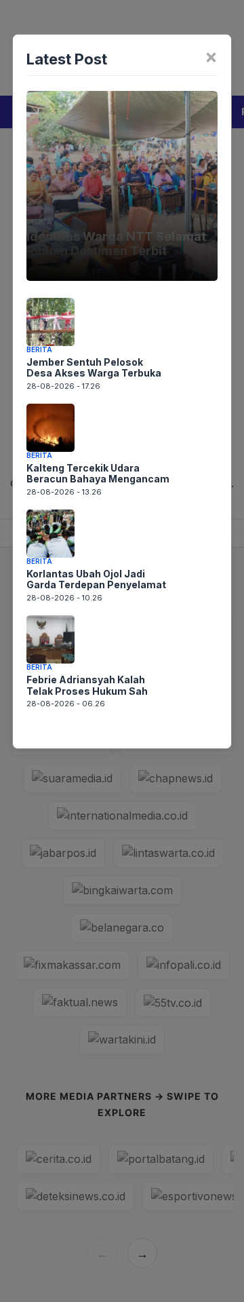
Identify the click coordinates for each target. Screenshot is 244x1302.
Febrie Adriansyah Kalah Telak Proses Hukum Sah (87, 685)
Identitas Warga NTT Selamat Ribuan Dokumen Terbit (116, 244)
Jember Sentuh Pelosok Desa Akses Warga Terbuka (93, 367)
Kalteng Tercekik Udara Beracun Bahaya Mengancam (97, 473)
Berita (39, 222)
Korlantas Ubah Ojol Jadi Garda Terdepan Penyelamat (96, 579)
